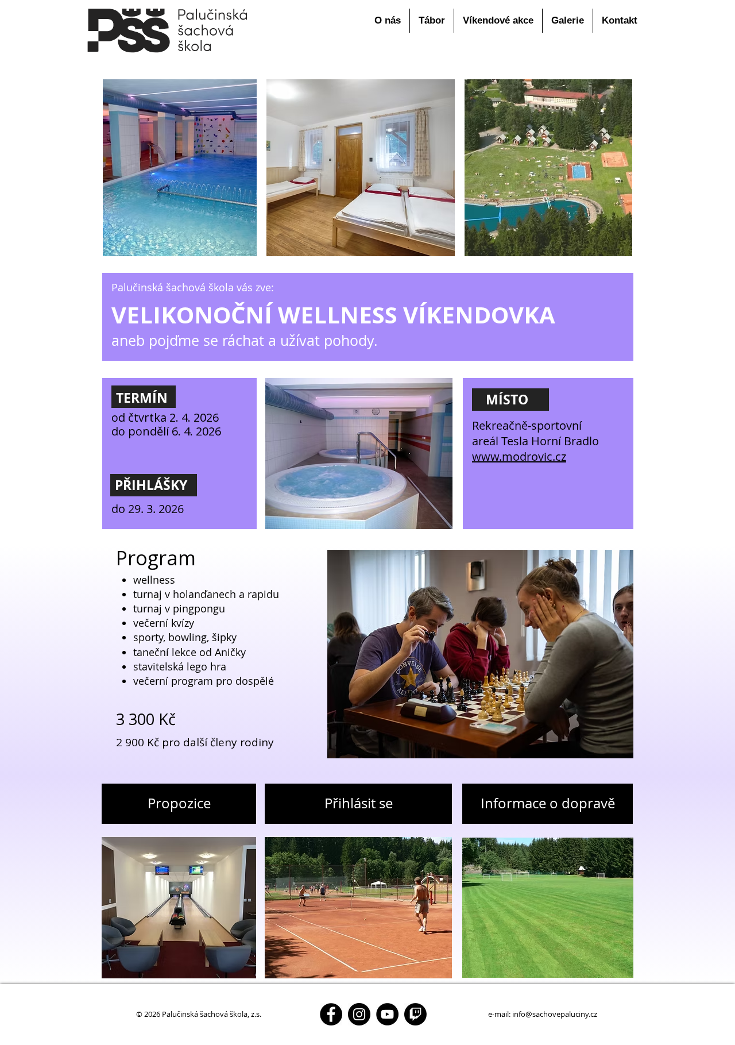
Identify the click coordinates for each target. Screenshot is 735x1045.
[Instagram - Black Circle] (359, 1014)
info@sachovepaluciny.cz (554, 1014)
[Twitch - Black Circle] (415, 1014)
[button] (387, 21)
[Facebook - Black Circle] (331, 1014)
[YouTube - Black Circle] (387, 1014)
